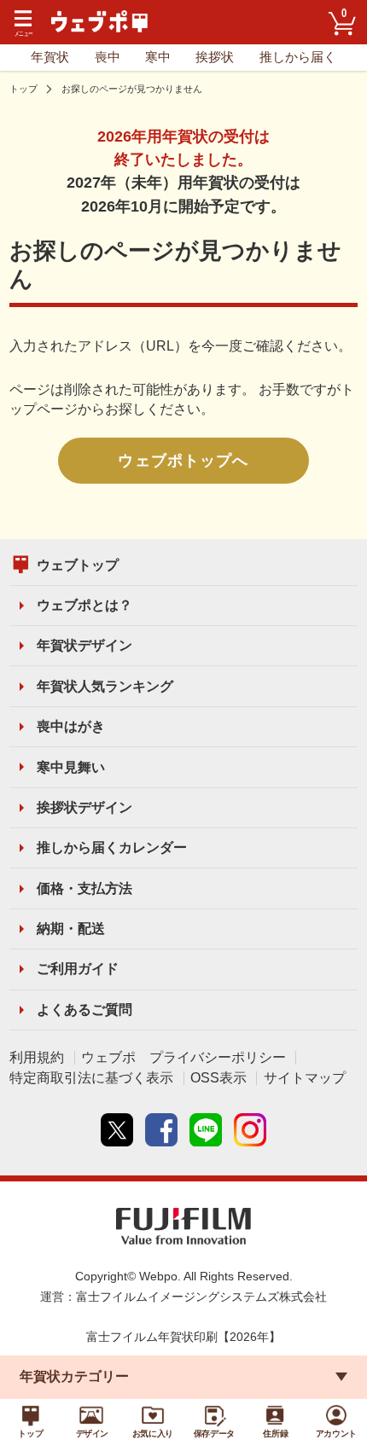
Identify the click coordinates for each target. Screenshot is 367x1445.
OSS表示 (218, 1078)
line (205, 1129)
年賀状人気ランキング (105, 686)
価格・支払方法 (84, 888)
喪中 (107, 57)
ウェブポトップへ (183, 460)
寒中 (158, 57)
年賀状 (50, 57)
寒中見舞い (71, 767)
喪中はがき (71, 726)
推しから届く (297, 57)
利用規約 (36, 1057)
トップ (23, 89)
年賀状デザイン (84, 645)
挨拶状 (214, 57)
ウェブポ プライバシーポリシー (183, 1057)
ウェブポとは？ (84, 605)
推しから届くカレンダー (112, 847)
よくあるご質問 (84, 1009)
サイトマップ (305, 1078)
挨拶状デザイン (84, 807)
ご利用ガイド (78, 968)
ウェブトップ (78, 565)
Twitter (117, 1129)
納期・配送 (71, 928)
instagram (250, 1129)
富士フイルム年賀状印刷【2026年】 (183, 1337)
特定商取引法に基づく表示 (91, 1078)
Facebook (161, 1129)
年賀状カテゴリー (74, 1376)
